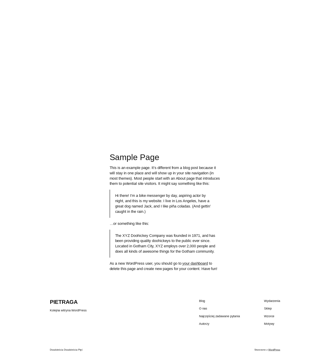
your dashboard (195, 263)
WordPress (274, 349)
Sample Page (317, 11)
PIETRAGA (11, 11)
